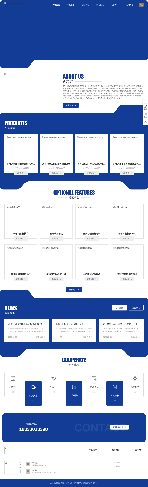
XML (96, 483)
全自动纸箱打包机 (91, 233)
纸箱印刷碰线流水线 (21, 274)
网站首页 (56, 5)
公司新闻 (117, 462)
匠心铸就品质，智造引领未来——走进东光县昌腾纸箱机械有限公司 (121, 324)
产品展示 (70, 5)
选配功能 (85, 5)
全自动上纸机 (56, 233)
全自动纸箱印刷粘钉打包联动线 (21, 164)
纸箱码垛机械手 (20, 233)
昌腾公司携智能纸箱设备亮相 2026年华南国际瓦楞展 (26, 324)
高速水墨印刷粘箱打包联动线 (56, 164)
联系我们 (129, 5)
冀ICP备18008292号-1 (85, 483)
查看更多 (69, 105)
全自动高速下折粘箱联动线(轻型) (127, 164)
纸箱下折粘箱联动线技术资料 (70, 324)
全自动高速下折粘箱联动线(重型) (91, 164)
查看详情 (19, 173)
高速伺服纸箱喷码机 (127, 274)
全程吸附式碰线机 (91, 274)
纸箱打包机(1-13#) (127, 233)
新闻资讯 (100, 5)
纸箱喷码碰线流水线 (56, 274)
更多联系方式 (118, 427)
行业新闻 (117, 466)
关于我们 (114, 5)
